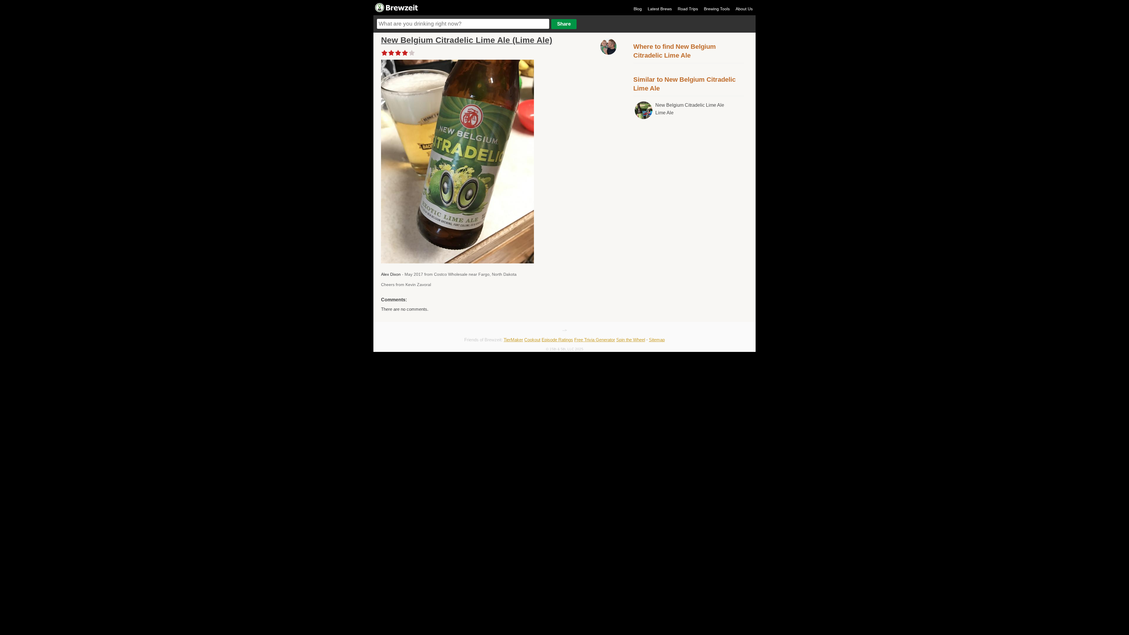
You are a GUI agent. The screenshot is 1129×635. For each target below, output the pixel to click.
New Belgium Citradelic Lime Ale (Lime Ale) (466, 40)
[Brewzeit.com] (396, 11)
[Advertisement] (689, 172)
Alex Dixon (391, 274)
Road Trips (688, 8)
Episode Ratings (557, 339)
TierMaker (513, 339)
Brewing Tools (717, 8)
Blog (638, 8)
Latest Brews (660, 8)
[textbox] (463, 24)
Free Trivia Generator (594, 339)
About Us (744, 8)
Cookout (532, 339)
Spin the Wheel (630, 339)
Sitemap (657, 339)
